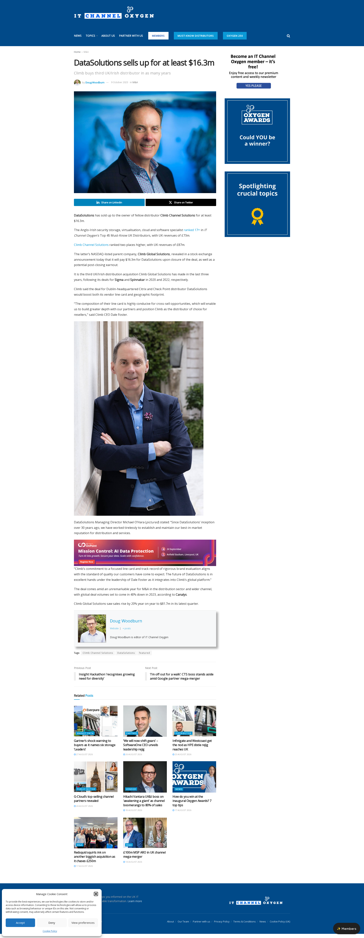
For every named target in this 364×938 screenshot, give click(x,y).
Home (77, 52)
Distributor (183, 737)
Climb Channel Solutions (91, 245)
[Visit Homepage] (114, 13)
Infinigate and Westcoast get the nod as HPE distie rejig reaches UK (192, 749)
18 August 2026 (133, 814)
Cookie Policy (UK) (280, 925)
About (170, 925)
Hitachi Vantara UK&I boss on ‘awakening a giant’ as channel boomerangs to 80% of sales (144, 805)
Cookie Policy (50, 931)
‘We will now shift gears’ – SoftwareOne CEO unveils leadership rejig (140, 749)
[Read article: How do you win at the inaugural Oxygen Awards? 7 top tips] (194, 781)
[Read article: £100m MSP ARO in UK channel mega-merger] (145, 836)
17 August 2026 (182, 814)
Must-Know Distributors (196, 35)
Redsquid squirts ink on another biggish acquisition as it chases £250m (94, 860)
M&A (86, 52)
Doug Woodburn (95, 82)
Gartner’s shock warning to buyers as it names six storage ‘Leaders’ (94, 749)
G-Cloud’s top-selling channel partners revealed (94, 803)
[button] (96, 894)
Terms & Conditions (244, 925)
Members (158, 35)
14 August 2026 (133, 866)
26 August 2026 (133, 758)
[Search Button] (288, 35)
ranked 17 (192, 230)
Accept (20, 923)
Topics (90, 35)
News (78, 35)
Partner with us (131, 35)
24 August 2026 (84, 810)
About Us (108, 35)
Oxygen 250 (235, 35)
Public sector (86, 793)
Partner (131, 737)
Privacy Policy (222, 925)
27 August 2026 (84, 758)
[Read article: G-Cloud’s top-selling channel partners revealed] (96, 781)
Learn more (135, 905)
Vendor (131, 793)
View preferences (83, 923)
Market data (85, 737)
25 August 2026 (182, 758)
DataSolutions (126, 657)
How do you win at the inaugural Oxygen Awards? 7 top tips (192, 805)
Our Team (183, 925)
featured (144, 657)
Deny (51, 923)
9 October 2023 (119, 82)
